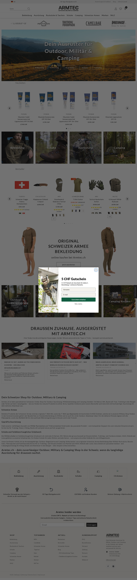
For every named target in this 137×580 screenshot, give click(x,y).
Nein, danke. (78, 304)
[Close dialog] (96, 270)
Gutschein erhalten (79, 299)
